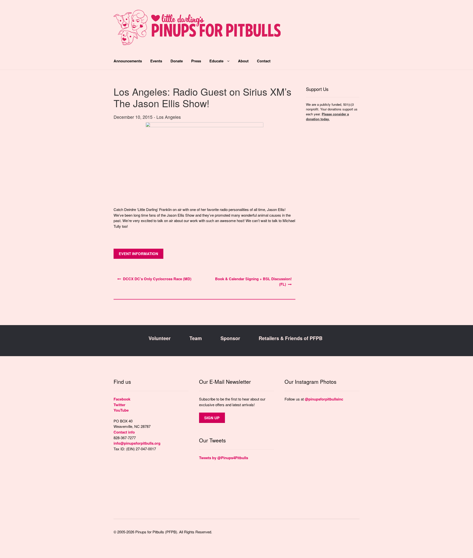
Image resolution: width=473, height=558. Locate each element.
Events (156, 61)
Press (196, 61)
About (243, 61)
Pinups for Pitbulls (197, 30)
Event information (138, 253)
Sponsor (230, 338)
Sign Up (212, 417)
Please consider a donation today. (327, 116)
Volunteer (160, 338)
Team (195, 338)
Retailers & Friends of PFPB (290, 338)
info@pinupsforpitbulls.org (137, 443)
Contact (263, 61)
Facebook (122, 399)
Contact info (124, 432)
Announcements (128, 61)
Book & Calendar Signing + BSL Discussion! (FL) (253, 281)
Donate (176, 61)
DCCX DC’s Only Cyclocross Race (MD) (157, 278)
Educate (216, 61)
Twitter (119, 404)
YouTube (121, 410)
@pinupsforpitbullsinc (324, 399)
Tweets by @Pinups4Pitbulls (223, 457)
